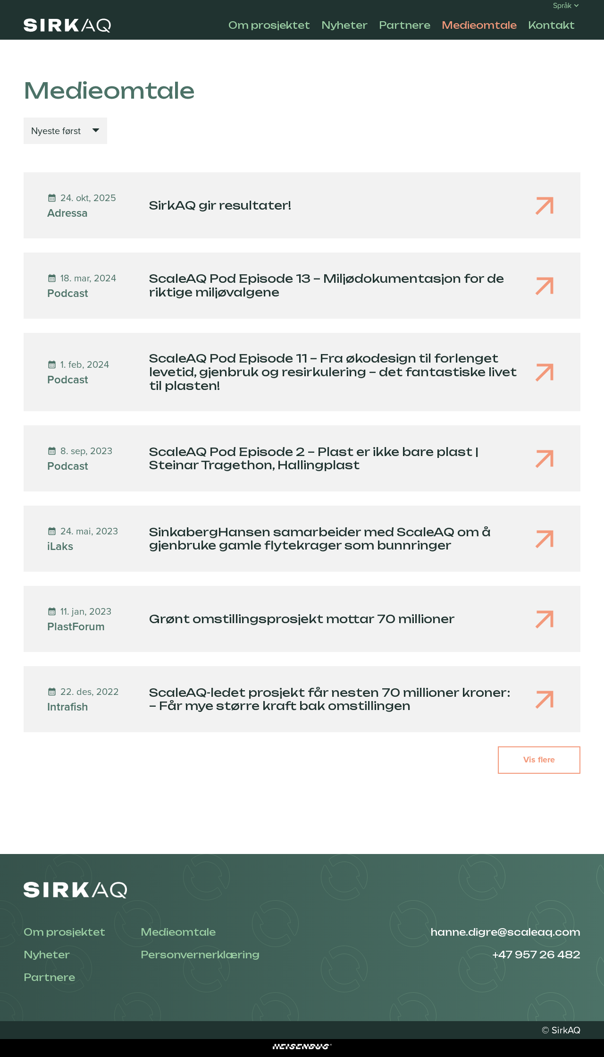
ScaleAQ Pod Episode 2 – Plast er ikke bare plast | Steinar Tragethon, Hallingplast (313, 459)
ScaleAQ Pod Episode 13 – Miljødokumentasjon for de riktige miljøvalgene (326, 285)
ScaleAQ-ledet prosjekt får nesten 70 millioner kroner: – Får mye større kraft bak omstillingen (330, 699)
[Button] (302, 205)
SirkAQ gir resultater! (220, 205)
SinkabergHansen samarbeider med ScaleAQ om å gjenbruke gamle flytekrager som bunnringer (320, 539)
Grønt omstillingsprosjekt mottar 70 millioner (302, 619)
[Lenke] (67, 25)
